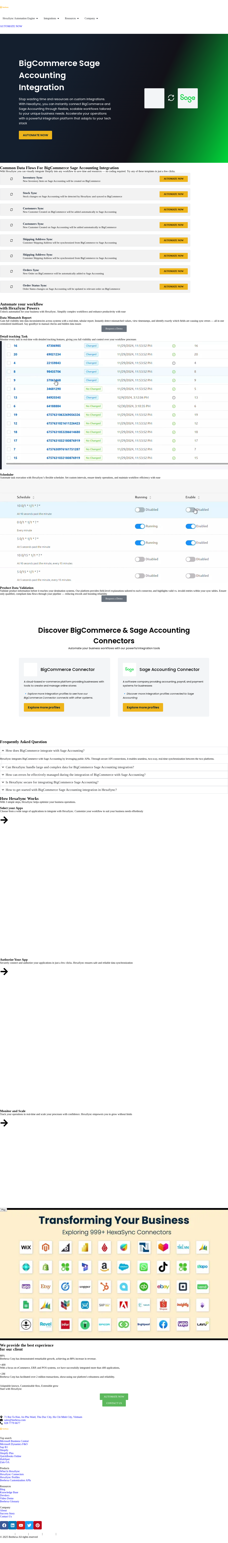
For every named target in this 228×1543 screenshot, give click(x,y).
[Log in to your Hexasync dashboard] (4, 971)
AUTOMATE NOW (35, 135)
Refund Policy (62, 1534)
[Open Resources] (78, 18)
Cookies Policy (35, 1534)
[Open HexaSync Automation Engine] (37, 18)
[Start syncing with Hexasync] (4, 820)
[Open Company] (97, 18)
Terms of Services (7, 1534)
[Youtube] (21, 1525)
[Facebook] (4, 1525)
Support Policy (49, 1534)
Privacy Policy (22, 1534)
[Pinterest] (37, 1525)
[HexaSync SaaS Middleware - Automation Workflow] (4, 7)
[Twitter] (29, 1525)
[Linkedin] (12, 1525)
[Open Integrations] (58, 18)
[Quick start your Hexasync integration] (4, 1123)
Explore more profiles (44, 707)
